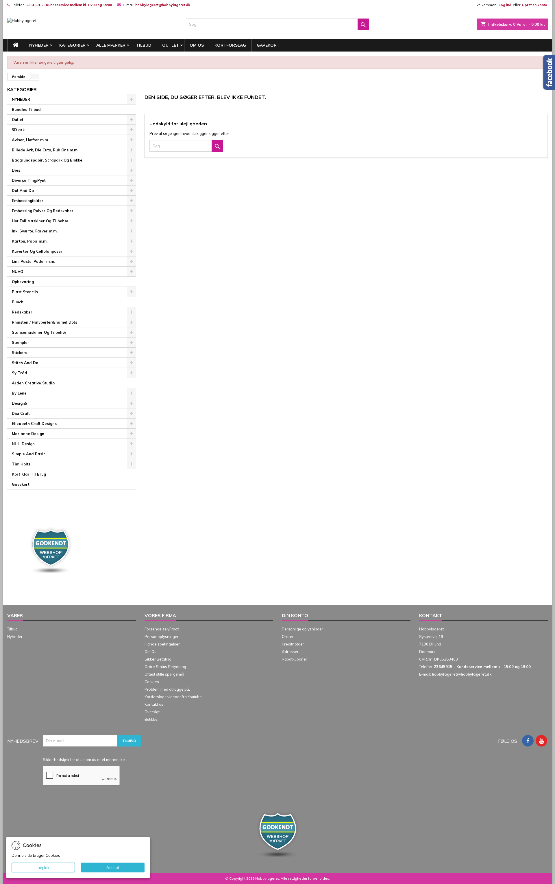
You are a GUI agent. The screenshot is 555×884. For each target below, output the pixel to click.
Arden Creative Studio (33, 383)
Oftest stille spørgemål (164, 674)
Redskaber (22, 312)
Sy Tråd (19, 373)
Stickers (19, 352)
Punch (17, 302)
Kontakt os (154, 704)
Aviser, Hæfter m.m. (30, 139)
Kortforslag (230, 45)
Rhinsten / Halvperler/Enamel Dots (44, 322)
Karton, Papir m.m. (29, 241)
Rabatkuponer (294, 659)
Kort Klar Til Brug (29, 474)
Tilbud (143, 45)
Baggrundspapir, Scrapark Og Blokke (47, 160)
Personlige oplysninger (302, 629)
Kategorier (72, 45)
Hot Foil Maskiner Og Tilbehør (40, 221)
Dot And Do (23, 190)
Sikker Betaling (158, 659)
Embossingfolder (27, 200)
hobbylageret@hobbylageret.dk (162, 5)
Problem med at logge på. (167, 689)
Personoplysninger (162, 636)
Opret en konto (534, 5)
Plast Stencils (25, 291)
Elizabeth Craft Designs (34, 423)
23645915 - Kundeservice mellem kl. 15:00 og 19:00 (69, 5)
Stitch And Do (25, 362)
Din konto (295, 615)
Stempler (20, 342)
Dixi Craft (21, 413)
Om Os (197, 45)
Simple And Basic (28, 454)
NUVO (17, 271)
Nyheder (15, 636)
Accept (112, 867)
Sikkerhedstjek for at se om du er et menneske (84, 759)
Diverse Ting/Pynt (29, 180)
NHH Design (23, 443)
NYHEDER (39, 45)
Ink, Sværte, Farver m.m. (35, 231)
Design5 (19, 403)
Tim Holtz (21, 464)
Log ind (505, 5)
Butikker (152, 719)
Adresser (290, 651)
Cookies (152, 681)
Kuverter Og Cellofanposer (37, 251)
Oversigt (152, 711)
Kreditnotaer (293, 644)
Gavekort (268, 45)
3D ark (18, 129)
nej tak (43, 867)
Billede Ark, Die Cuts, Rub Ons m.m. (45, 150)
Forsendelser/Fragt (162, 629)
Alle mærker (110, 45)
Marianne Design (28, 433)
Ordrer (288, 636)
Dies (16, 170)
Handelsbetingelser (162, 644)
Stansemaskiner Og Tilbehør (39, 332)
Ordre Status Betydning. (166, 666)
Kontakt (430, 615)
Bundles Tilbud (26, 109)
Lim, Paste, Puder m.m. (33, 261)
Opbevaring (23, 281)
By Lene (19, 393)
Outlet (170, 45)
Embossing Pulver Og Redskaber (42, 210)
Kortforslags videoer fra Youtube (173, 696)
